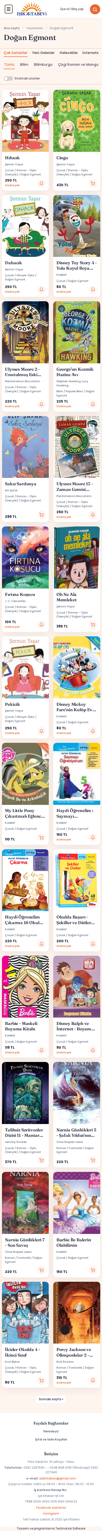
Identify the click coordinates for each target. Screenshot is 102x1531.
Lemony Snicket (15, 1142)
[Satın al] (93, 183)
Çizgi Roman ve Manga (78, 64)
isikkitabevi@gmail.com (57, 1478)
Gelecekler (68, 53)
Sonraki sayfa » (51, 1399)
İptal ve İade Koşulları (51, 1439)
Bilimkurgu (43, 64)
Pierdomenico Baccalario (22, 381)
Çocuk (60, 281)
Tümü (9, 64)
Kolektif (61, 275)
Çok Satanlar (15, 53)
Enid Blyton (12, 1362)
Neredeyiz (51, 1431)
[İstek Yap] (41, 183)
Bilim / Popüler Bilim (69, 391)
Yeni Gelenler (43, 53)
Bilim (24, 64)
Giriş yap (77, 9)
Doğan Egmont (31, 174)
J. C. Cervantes (15, 601)
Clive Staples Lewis (69, 1142)
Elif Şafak (11, 490)
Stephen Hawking (68, 381)
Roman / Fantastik (69, 1148)
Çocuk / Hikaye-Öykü (19, 275)
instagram (51, 1513)
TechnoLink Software (70, 1529)
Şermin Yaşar (14, 164)
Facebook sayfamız (51, 1507)
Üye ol (64, 9)
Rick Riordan (65, 1362)
